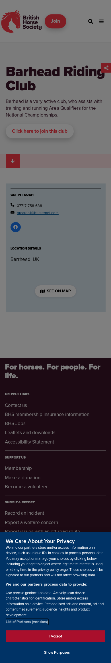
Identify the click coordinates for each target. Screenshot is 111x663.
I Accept (55, 636)
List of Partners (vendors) (27, 621)
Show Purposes (57, 652)
